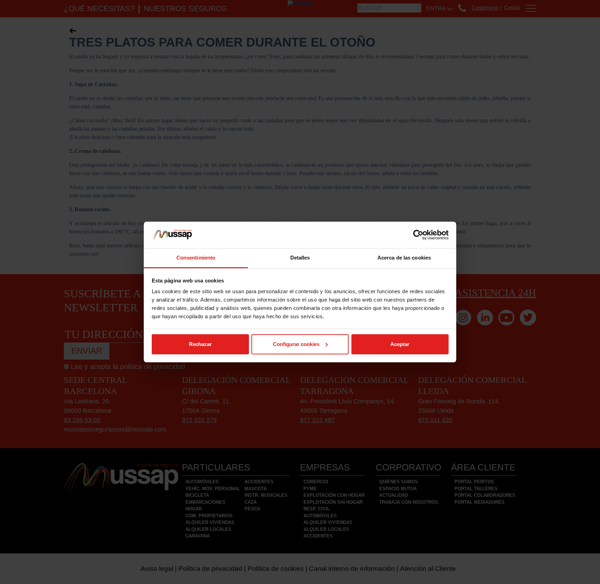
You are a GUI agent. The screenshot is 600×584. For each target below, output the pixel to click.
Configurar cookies (296, 344)
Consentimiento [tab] (195, 258)
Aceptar (399, 344)
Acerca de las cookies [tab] (404, 258)
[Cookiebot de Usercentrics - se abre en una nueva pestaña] (418, 235)
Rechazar (200, 344)
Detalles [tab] (300, 258)
